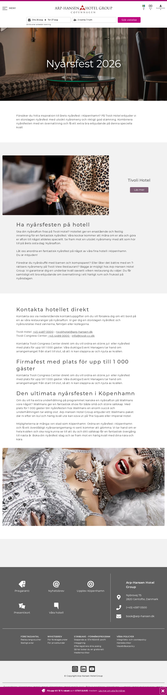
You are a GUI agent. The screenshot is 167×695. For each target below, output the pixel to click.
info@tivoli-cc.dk (83, 336)
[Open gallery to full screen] (158, 453)
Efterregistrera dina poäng (87, 646)
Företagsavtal (30, 637)
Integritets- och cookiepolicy (131, 640)
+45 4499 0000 (59, 336)
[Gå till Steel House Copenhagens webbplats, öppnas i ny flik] (144, 559)
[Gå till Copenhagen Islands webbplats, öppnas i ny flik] (98, 559)
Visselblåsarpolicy (126, 646)
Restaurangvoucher (31, 640)
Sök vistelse (129, 20)
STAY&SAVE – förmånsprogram (92, 637)
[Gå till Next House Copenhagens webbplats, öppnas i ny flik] (159, 559)
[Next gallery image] (158, 487)
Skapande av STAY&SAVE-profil (90, 640)
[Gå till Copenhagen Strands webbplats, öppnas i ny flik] (38, 559)
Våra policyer (125, 637)
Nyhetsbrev (55, 637)
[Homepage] (83, 9)
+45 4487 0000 (43, 332)
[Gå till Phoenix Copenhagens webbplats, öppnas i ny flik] (8, 559)
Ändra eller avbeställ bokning (38, 24)
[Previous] (8, 487)
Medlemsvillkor (82, 653)
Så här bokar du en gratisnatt (89, 649)
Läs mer (139, 190)
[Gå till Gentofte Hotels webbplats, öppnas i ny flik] (113, 559)
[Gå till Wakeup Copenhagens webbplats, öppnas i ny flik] (128, 559)
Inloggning (79, 643)
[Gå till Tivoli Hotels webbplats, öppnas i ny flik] (83, 559)
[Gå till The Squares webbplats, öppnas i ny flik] (68, 559)
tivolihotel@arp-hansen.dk (74, 332)
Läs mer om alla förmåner (112, 691)
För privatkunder (56, 643)
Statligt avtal (27, 643)
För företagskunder (58, 640)
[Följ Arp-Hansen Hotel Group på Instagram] (75, 669)
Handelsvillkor (124, 643)
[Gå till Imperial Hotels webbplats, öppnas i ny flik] (53, 559)
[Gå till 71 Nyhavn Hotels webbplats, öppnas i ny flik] (23, 559)
